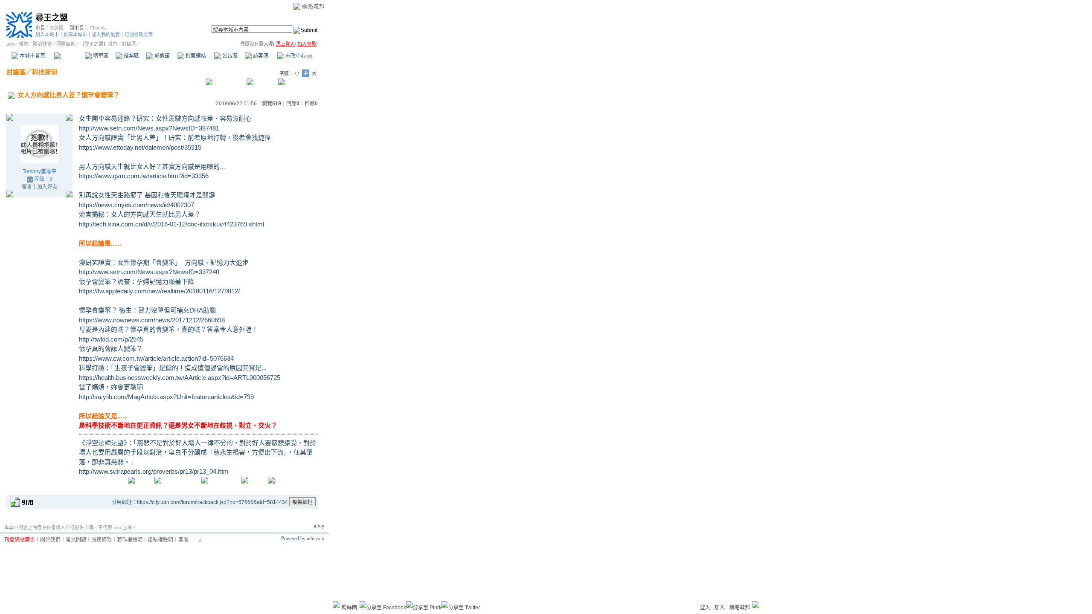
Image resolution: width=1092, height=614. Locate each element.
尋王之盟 (51, 17)
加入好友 (47, 187)
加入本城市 (47, 34)
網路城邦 (313, 6)
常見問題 (76, 540)
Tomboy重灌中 (39, 171)
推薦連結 (195, 56)
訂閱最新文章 (139, 34)
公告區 (229, 56)
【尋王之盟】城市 (98, 43)
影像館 (161, 56)
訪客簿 (260, 56)
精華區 (100, 56)
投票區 (130, 56)
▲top (318, 526)
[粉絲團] (336, 604)
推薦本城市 (75, 34)
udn (10, 43)
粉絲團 (349, 608)
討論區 (69, 56)
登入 (705, 608)
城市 (23, 43)
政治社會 (42, 43)
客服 (183, 540)
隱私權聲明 (160, 540)
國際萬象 (65, 43)
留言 (27, 187)
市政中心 (298, 56)
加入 (719, 608)
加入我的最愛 (106, 34)
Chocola (98, 27)
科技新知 (45, 71)
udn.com (315, 539)
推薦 (311, 104)
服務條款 (101, 540)
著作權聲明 (129, 540)
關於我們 (50, 540)
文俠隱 (56, 27)
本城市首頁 (31, 56)
